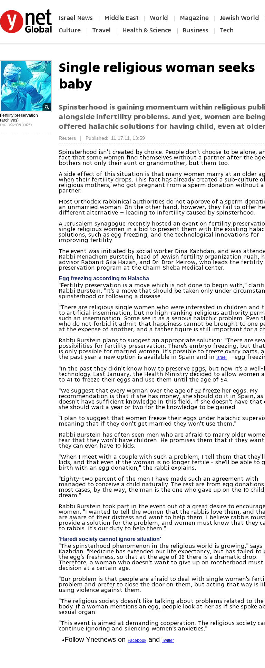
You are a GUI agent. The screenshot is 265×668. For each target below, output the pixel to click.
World (159, 18)
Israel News (76, 18)
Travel (101, 30)
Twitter (168, 640)
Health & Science (146, 30)
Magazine (194, 18)
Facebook (137, 640)
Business (195, 30)
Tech (227, 30)
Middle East (121, 18)
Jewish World (239, 18)
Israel (221, 357)
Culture (70, 30)
